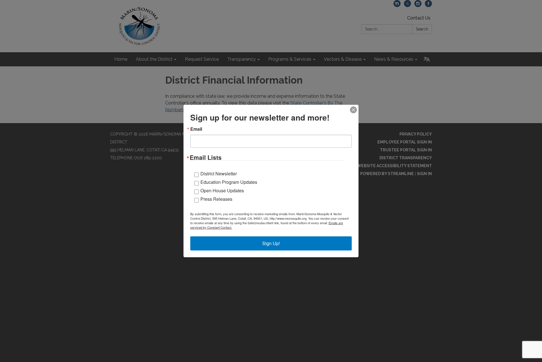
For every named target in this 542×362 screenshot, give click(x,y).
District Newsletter (218, 173)
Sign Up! (271, 243)
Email (196, 129)
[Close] (353, 109)
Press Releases (216, 199)
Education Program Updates (228, 182)
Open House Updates (222, 190)
